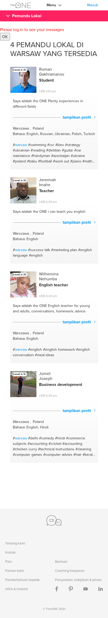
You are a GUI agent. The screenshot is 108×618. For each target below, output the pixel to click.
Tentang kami (15, 543)
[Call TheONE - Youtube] (85, 588)
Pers (8, 561)
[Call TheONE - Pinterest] (71, 588)
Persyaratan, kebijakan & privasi (78, 579)
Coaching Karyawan (69, 570)
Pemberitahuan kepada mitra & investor (22, 584)
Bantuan (61, 561)
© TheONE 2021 (54, 609)
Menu (51, 5)
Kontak (10, 552)
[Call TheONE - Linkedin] (100, 588)
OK (5, 37)
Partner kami (14, 570)
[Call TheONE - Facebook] (56, 588)
